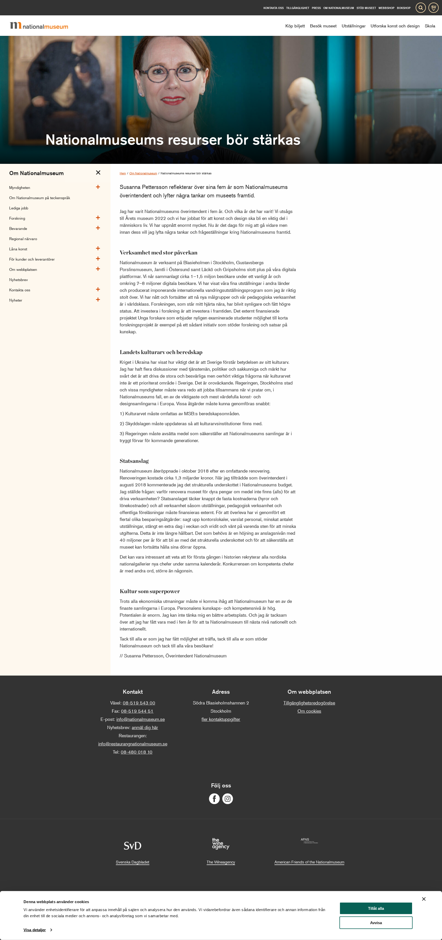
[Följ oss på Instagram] (228, 798)
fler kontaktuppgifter (221, 719)
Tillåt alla (376, 908)
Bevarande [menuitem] (18, 228)
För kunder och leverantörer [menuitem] (32, 259)
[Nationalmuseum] (43, 25)
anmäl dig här (145, 727)
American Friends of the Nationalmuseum (309, 861)
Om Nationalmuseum (143, 173)
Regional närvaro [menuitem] (23, 238)
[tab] (98, 172)
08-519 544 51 (137, 711)
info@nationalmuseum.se (140, 719)
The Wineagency (221, 861)
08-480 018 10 (136, 752)
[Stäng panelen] (424, 899)
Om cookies (309, 711)
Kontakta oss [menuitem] (19, 289)
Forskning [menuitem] (17, 218)
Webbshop (386, 7)
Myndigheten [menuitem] (19, 187)
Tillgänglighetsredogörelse (309, 703)
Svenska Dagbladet (132, 861)
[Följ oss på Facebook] (214, 798)
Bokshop (404, 7)
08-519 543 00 (139, 703)
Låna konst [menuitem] (18, 248)
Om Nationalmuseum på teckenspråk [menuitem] (39, 197)
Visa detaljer (35, 930)
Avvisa (376, 923)
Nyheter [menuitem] (15, 299)
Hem (123, 173)
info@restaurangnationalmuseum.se (132, 743)
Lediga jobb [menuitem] (18, 207)
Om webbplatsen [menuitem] (23, 269)
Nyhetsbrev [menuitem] (18, 279)
